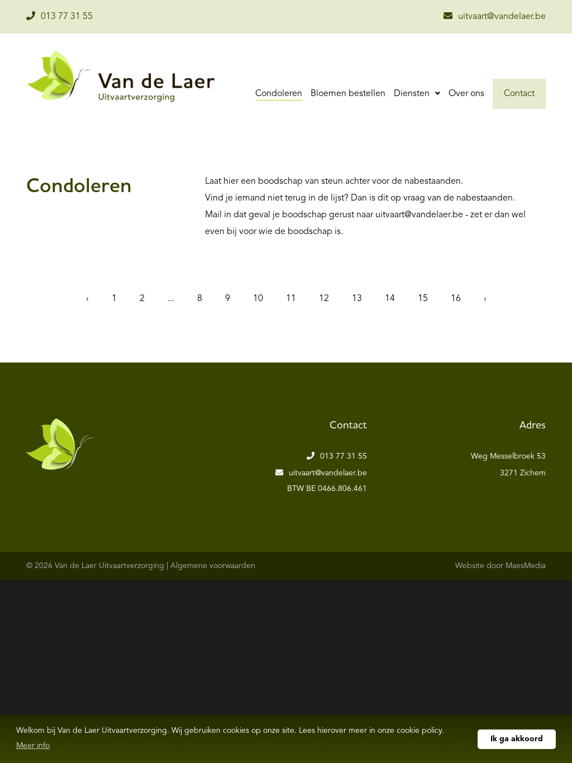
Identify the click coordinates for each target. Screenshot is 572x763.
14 (390, 298)
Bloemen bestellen (348, 93)
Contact (519, 93)
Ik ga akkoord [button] (516, 739)
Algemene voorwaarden (212, 566)
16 (456, 298)
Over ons (466, 93)
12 (324, 298)
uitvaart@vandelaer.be (502, 16)
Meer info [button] (33, 746)
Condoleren (278, 93)
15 (423, 298)
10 (258, 298)
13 (357, 298)
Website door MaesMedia (500, 566)
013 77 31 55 (67, 16)
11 (291, 298)
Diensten (413, 93)
